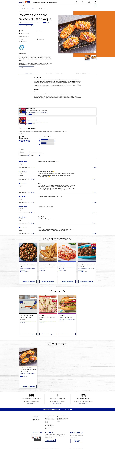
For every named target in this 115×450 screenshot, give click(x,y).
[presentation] (29, 73)
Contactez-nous (35, 418)
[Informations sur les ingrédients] (40, 77)
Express (46, 421)
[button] (47, 139)
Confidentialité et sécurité (54, 447)
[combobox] (24, 152)
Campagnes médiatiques (50, 427)
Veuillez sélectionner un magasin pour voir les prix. (37, 112)
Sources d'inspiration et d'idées (62, 420)
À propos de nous (53, 2)
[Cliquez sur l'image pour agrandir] (77, 34)
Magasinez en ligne (49, 418)
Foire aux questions (36, 419)
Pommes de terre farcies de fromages (26, 66)
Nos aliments (36, 2)
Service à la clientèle (36, 415)
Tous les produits (31, 8)
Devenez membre (50, 440)
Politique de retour (35, 420)
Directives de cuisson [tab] (83, 73)
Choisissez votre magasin (26, 25)
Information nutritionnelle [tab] (54, 73)
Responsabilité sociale (49, 425)
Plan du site (45, 447)
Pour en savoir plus (31, 403)
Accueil (20, 8)
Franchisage (47, 428)
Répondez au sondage (77, 440)
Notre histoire (47, 416)
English (33, 447)
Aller (95, 6)
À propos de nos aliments (62, 418)
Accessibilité (39, 447)
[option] (28, 263)
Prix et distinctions (48, 424)
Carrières (46, 422)
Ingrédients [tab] (29, 73)
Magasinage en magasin (50, 419)
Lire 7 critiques (46, 23)
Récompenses (44, 2)
